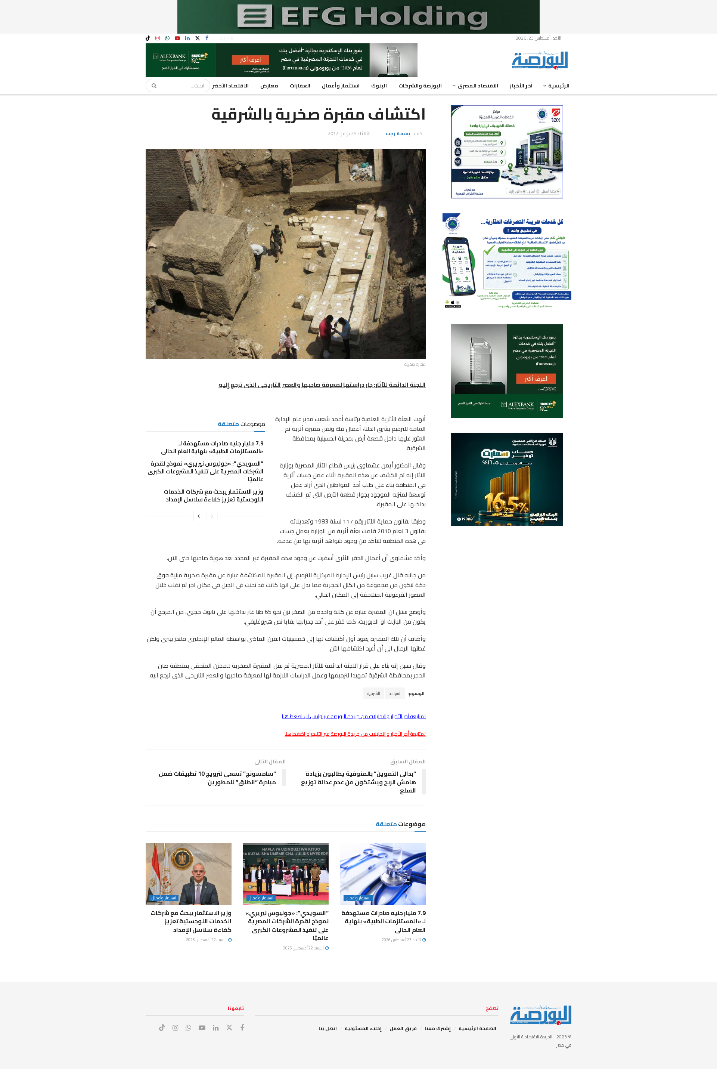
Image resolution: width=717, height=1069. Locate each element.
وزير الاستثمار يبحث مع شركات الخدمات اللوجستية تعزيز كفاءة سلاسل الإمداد (213, 495)
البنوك (379, 85)
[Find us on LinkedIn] (187, 38)
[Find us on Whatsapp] (167, 38)
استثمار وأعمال (341, 85)
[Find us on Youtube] (177, 38)
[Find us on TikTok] (148, 38)
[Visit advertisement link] (358, 17)
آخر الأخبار (521, 85)
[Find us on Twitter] (197, 38)
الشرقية (373, 693)
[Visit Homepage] (541, 60)
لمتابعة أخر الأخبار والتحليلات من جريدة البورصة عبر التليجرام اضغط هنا (355, 734)
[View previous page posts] (212, 516)
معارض (269, 85)
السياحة (395, 693)
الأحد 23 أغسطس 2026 (402, 939)
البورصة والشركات (420, 85)
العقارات (300, 85)
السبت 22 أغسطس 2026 (304, 948)
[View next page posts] (198, 516)
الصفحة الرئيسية (477, 1028)
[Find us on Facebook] (206, 38)
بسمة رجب (398, 133)
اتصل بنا (328, 1028)
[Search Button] (152, 85)
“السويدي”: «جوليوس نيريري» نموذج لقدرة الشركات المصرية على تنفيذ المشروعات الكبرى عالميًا (205, 471)
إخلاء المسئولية (363, 1028)
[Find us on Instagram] (157, 38)
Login (224, 38)
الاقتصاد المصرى (477, 85)
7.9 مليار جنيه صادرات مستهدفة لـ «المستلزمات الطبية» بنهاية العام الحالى (212, 447)
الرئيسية (558, 85)
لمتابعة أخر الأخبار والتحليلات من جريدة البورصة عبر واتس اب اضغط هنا (354, 716)
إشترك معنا (438, 1028)
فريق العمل (403, 1028)
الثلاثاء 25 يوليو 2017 (349, 133)
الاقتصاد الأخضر (230, 85)
